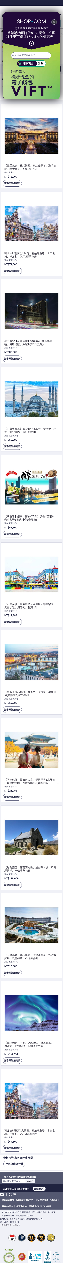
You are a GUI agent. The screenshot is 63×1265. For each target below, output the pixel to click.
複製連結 (39, 1189)
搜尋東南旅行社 (14, 1163)
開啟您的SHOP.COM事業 (40, 1206)
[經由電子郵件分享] (2, 1195)
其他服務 (54, 1200)
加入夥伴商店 (42, 1200)
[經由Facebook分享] (6, 1194)
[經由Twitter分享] (10, 1195)
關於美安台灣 (8, 1200)
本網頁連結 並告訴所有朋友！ (17, 1188)
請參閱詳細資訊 (11, 184)
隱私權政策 (6, 1225)
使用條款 (17, 1225)
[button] (8, 1206)
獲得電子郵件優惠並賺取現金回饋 (20, 1176)
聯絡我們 (29, 1200)
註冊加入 (30, 1181)
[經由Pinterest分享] (14, 1195)
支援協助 (20, 1200)
